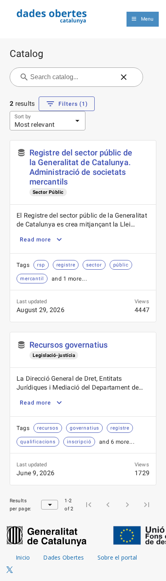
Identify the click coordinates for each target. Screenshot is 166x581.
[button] (123, 77)
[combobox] (71, 77)
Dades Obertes (63, 557)
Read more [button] (35, 239)
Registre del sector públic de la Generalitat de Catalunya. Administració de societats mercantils (80, 167)
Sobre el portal (117, 557)
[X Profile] (9, 570)
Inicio (23, 557)
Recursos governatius (68, 345)
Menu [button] (147, 19)
